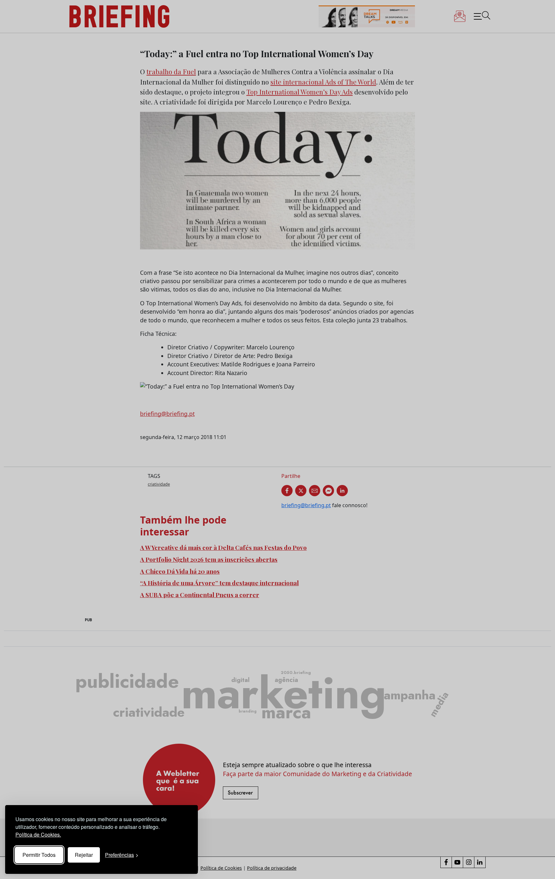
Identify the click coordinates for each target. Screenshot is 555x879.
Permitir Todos (39, 854)
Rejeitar (84, 854)
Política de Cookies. (38, 834)
